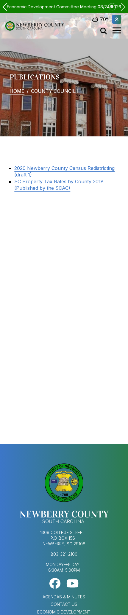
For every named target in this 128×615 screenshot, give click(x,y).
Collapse (116, 19)
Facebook (54, 583)
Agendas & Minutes (64, 597)
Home (17, 91)
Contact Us (64, 604)
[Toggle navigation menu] (116, 30)
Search (103, 31)
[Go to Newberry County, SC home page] (34, 26)
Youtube (72, 583)
